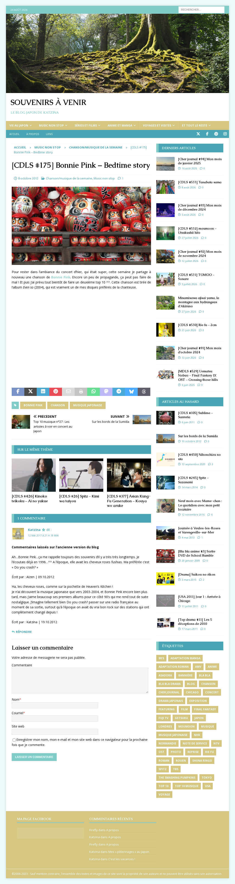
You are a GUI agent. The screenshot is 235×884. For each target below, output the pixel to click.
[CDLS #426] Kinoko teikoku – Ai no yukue (30, 498)
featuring (167, 709)
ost (161, 752)
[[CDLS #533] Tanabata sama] (165, 187)
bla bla (204, 675)
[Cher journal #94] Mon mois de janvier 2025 (200, 161)
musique (207, 726)
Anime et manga (120, 125)
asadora (165, 675)
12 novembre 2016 (193, 514)
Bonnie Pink (60, 277)
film (184, 709)
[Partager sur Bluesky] (131, 392)
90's (161, 658)
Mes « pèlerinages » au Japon (128, 852)
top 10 (163, 786)
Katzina (34, 529)
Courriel (17, 713)
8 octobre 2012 (28, 178)
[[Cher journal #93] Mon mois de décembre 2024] (165, 210)
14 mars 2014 (190, 487)
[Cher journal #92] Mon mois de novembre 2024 (199, 254)
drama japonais (171, 701)
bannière (185, 675)
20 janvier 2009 (191, 560)
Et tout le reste (194, 125)
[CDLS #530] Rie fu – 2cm (197, 325)
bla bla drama (170, 684)
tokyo (207, 778)
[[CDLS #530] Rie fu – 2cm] (165, 330)
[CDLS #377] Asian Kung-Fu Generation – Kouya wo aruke (129, 501)
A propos (32, 134)
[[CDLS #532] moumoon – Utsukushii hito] (165, 233)
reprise (193, 752)
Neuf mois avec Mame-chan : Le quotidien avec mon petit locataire (200, 505)
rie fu (209, 752)
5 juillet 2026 (189, 284)
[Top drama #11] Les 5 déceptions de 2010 (195, 622)
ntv (216, 743)
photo (176, 752)
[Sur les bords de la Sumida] (165, 438)
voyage (164, 794)
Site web (18, 726)
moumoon (186, 726)
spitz (163, 769)
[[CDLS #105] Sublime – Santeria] (165, 418)
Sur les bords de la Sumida (198, 436)
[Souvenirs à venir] (117, 90)
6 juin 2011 (188, 422)
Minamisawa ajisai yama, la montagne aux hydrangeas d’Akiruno (198, 302)
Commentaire (22, 665)
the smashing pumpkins (177, 778)
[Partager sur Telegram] (118, 392)
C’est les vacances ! (121, 859)
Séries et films (86, 125)
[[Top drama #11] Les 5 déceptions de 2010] (165, 623)
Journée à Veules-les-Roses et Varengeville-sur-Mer (199, 530)
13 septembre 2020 (193, 464)
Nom (15, 699)
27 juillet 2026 (190, 237)
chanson (58, 405)
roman (164, 761)
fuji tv (163, 718)
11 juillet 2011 (190, 606)
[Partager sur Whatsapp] (93, 392)
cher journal (169, 692)
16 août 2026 (189, 168)
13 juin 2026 (189, 357)
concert (212, 692)
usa (207, 786)
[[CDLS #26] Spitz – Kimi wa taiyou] (81, 475)
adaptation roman (174, 667)
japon (199, 718)
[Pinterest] (216, 134)
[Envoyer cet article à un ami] (68, 392)
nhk (197, 735)
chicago (192, 692)
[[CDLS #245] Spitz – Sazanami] (165, 482)
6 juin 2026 (188, 385)
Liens (49, 134)
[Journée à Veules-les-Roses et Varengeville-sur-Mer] (165, 533)
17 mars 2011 (190, 629)
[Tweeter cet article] (30, 392)
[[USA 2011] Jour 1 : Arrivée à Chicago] (165, 601)
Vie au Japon (18, 125)
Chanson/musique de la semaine (69, 178)
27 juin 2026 (189, 311)
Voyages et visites (157, 125)
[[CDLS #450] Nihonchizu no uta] (165, 459)
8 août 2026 (189, 187)
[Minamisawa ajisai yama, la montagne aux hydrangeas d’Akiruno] (165, 303)
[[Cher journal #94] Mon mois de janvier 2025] (165, 164)
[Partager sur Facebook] (18, 392)
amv (198, 667)
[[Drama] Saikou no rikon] (165, 578)
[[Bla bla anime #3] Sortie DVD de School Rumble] (165, 556)
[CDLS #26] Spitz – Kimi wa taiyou (79, 498)
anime (212, 667)
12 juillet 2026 (190, 261)
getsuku (181, 718)
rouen (181, 761)
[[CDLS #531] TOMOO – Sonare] (165, 279)
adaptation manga (185, 658)
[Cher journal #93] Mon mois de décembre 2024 (199, 207)
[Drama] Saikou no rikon (196, 574)
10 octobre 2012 (191, 441)
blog (191, 684)
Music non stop (51, 125)
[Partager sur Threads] (144, 392)
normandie (167, 743)
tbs (175, 769)
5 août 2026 (189, 214)
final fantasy (205, 709)
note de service (195, 743)
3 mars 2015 (189, 579)
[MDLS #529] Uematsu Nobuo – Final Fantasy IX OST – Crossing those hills (198, 375)
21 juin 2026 (189, 330)
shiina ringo (202, 761)
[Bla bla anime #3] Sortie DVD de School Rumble (196, 553)
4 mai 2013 (188, 537)
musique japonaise (87, 405)
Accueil (14, 134)
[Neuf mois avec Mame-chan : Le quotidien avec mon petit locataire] (165, 506)
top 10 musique (187, 786)
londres (165, 726)
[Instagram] (225, 134)
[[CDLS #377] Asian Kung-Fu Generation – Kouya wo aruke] (129, 475)
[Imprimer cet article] (81, 392)
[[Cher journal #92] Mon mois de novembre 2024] (165, 256)
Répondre (24, 631)
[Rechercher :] (201, 9)
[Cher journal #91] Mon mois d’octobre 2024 (199, 350)
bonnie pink (33, 405)
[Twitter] (198, 134)
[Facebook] (207, 134)
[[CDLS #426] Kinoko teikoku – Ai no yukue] (34, 475)
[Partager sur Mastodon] (106, 392)
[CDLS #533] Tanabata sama (199, 182)
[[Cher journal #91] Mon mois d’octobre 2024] (165, 353)
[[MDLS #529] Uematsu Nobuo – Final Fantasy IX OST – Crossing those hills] (165, 374)
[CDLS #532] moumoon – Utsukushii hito (197, 230)
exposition (198, 701)
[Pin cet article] (55, 392)
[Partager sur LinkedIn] (43, 392)
